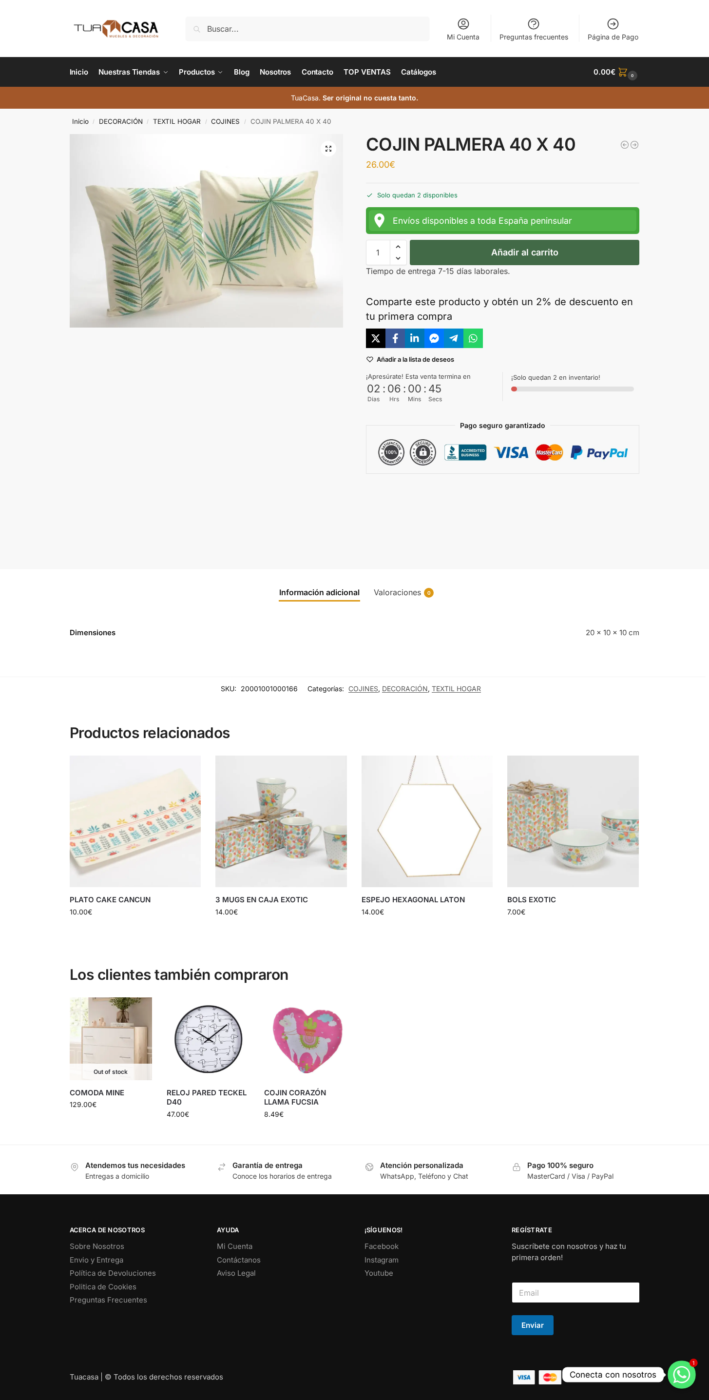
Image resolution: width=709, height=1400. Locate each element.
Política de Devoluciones (113, 1273)
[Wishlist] (186, 770)
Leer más (111, 1125)
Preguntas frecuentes (533, 37)
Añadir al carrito (524, 252)
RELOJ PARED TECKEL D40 (207, 1097)
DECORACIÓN (121, 121)
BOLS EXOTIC (531, 899)
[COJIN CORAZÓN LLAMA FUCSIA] (305, 1038)
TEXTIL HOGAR (177, 121)
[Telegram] (453, 338)
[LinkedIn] (414, 338)
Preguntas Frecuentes (108, 1299)
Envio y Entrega (96, 1259)
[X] (375, 338)
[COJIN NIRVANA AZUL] (634, 145)
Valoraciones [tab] (402, 592)
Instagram (381, 1259)
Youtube (378, 1273)
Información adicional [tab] (319, 592)
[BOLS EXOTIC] (573, 821)
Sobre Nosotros (97, 1246)
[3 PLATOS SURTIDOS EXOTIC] (625, 145)
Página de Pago (613, 37)
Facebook (381, 1246)
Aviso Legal (236, 1273)
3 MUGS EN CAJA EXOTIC (261, 899)
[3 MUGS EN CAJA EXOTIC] (281, 821)
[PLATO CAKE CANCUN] (135, 821)
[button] (616, 72)
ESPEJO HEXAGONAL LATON (413, 899)
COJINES (225, 121)
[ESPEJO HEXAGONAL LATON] (427, 821)
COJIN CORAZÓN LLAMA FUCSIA (295, 1097)
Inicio (80, 121)
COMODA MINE (97, 1092)
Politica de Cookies (103, 1286)
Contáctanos (239, 1259)
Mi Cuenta (463, 37)
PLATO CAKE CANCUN (110, 899)
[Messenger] (434, 338)
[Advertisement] (503, 513)
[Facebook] (395, 338)
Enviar (532, 1325)
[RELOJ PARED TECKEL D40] (208, 1038)
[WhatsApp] (473, 338)
